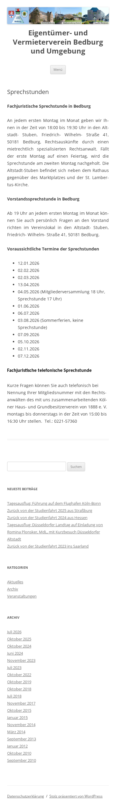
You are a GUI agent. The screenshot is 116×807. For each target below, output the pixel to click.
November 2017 (21, 703)
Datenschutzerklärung (25, 796)
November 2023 (21, 660)
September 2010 (21, 760)
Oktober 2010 (19, 753)
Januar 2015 (17, 717)
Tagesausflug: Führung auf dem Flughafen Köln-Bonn (54, 503)
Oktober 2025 (19, 639)
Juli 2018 (14, 696)
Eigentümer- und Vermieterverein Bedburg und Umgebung (58, 42)
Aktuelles (15, 582)
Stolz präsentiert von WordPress (76, 796)
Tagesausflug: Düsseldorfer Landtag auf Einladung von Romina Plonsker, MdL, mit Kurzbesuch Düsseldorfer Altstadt (55, 532)
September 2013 (21, 739)
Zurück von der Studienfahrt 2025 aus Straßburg (49, 510)
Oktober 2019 (19, 681)
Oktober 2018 (19, 689)
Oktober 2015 (19, 710)
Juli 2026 (14, 631)
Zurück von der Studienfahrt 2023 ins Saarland (48, 546)
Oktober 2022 (19, 674)
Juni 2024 (15, 653)
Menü (58, 69)
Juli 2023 (14, 667)
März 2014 (16, 731)
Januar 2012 (17, 746)
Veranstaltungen (22, 596)
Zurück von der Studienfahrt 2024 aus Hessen (47, 517)
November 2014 (21, 724)
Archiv (12, 589)
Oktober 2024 (19, 646)
